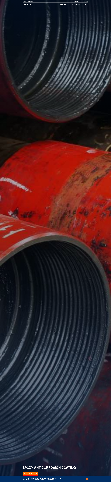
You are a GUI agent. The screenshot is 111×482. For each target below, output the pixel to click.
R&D (68, 4)
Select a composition (28, 473)
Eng (85, 4)
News (72, 4)
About (52, 4)
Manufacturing (63, 4)
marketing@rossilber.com (28, 1)
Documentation (78, 4)
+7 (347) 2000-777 (76, 1)
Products (56, 4)
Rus (87, 4)
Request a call (85, 1)
